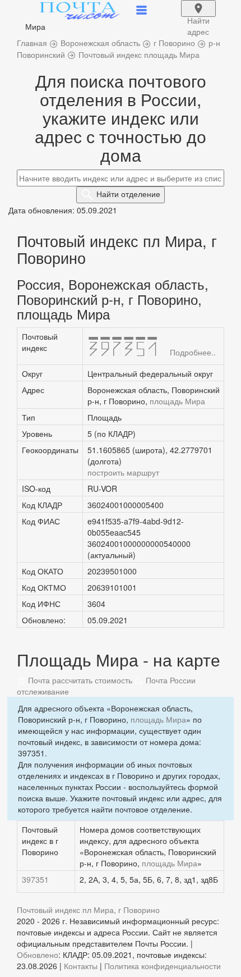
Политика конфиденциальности (162, 965)
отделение (128, 193)
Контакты (81, 965)
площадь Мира (177, 401)
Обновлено (37, 954)
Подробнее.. (193, 352)
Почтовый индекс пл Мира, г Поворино (88, 909)
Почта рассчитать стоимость (79, 680)
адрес (198, 16)
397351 (35, 879)
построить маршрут (123, 472)
